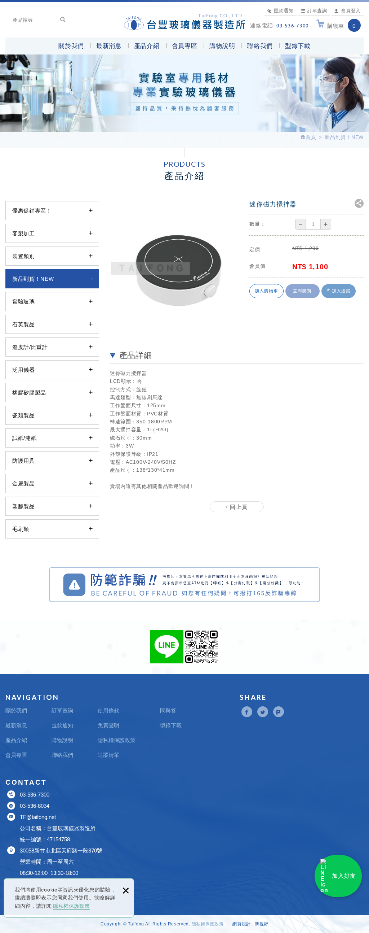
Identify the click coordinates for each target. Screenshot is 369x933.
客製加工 (23, 233)
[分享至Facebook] (246, 711)
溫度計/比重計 (30, 347)
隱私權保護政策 (71, 906)
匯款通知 (284, 10)
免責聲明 (108, 725)
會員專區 (184, 46)
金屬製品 (23, 483)
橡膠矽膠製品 (29, 392)
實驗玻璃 (23, 301)
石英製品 (23, 324)
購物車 (341, 25)
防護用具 (23, 461)
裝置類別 (23, 256)
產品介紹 (147, 46)
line (166, 646)
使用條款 (108, 710)
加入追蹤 (340, 290)
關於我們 (71, 46)
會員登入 (351, 10)
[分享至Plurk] (278, 711)
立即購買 (302, 290)
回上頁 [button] (238, 506)
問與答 (168, 710)
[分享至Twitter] (262, 711)
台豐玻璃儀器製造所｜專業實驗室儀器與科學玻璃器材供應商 (184, 20)
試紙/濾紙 (24, 438)
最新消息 (109, 46)
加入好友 (344, 876)
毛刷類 (20, 529)
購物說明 (222, 46)
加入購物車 (266, 290)
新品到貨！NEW (33, 279)
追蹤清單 (108, 755)
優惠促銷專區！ (32, 211)
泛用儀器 (23, 370)
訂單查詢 (317, 10)
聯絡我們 (260, 46)
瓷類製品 (23, 415)
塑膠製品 (23, 506)
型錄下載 (298, 46)
